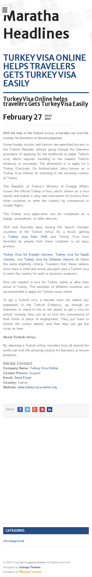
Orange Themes (29, 567)
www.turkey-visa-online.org (37, 387)
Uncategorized (13, 541)
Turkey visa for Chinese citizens (49, 259)
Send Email (22, 378)
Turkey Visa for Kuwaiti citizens (28, 254)
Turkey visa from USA (27, 237)
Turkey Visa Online (44, 368)
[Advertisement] (46, 474)
